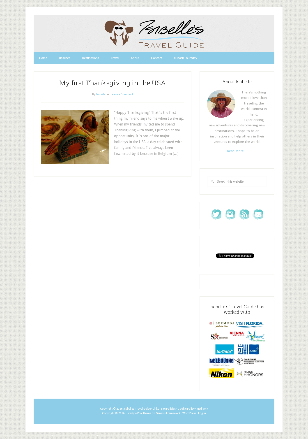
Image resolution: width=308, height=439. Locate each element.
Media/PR (202, 408)
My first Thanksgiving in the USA (112, 82)
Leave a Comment (122, 94)
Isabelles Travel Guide (154, 33)
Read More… (237, 151)
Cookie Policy (186, 408)
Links (156, 408)
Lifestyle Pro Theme (139, 413)
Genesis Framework (168, 413)
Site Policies (168, 408)
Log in (202, 413)
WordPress (189, 413)
